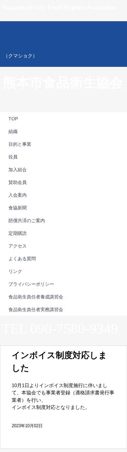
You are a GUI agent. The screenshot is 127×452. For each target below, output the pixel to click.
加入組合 (17, 169)
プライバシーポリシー (31, 284)
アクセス (17, 246)
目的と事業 (19, 144)
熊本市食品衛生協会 (63, 44)
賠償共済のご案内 (26, 220)
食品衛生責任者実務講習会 (35, 309)
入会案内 (17, 195)
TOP (13, 118)
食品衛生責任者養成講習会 (35, 296)
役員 (13, 156)
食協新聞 (17, 207)
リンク (15, 271)
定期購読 (17, 233)
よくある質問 (22, 258)
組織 (13, 131)
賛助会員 (17, 182)
